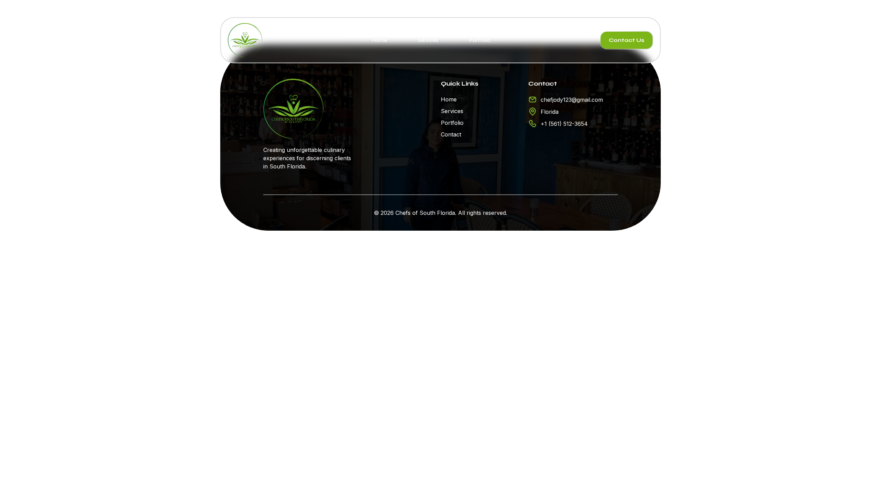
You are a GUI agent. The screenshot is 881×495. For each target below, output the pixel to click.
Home (379, 40)
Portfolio (479, 40)
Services (428, 40)
